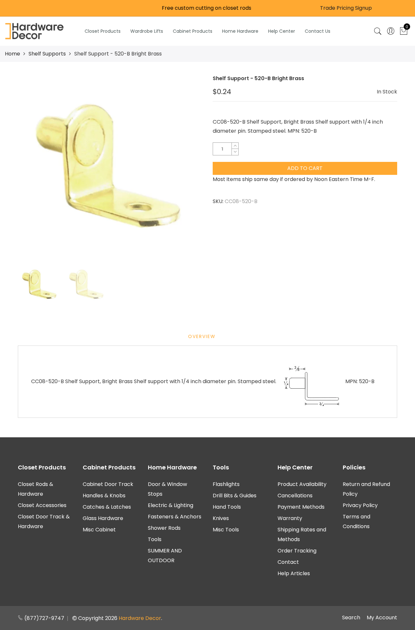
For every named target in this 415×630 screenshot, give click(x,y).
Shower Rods (164, 528)
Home (12, 53)
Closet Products (103, 31)
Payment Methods (301, 507)
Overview (202, 336)
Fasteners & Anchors (174, 516)
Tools (154, 539)
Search (351, 617)
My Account (382, 617)
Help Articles (294, 573)
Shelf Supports (47, 53)
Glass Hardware (103, 518)
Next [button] (186, 167)
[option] (110, 167)
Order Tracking (297, 550)
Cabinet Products (192, 31)
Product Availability (302, 484)
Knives (221, 518)
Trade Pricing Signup (346, 8)
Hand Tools (227, 507)
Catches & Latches (107, 507)
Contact (288, 562)
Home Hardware (240, 31)
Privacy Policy (360, 505)
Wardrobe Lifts (146, 31)
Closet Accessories (42, 505)
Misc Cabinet (99, 529)
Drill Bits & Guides (234, 495)
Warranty (290, 518)
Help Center (281, 31)
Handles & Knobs (104, 495)
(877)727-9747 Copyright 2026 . (92, 618)
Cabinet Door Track (108, 484)
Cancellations (295, 495)
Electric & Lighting (170, 505)
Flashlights (226, 484)
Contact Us (317, 31)
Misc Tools (226, 529)
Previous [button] (33, 167)
